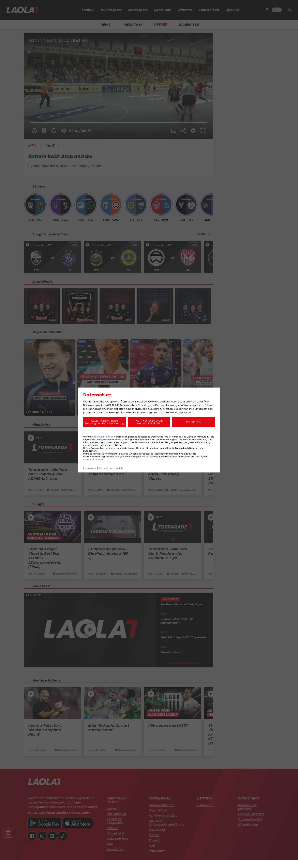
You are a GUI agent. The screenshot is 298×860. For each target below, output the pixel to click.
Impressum (89, 468)
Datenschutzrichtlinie (111, 468)
